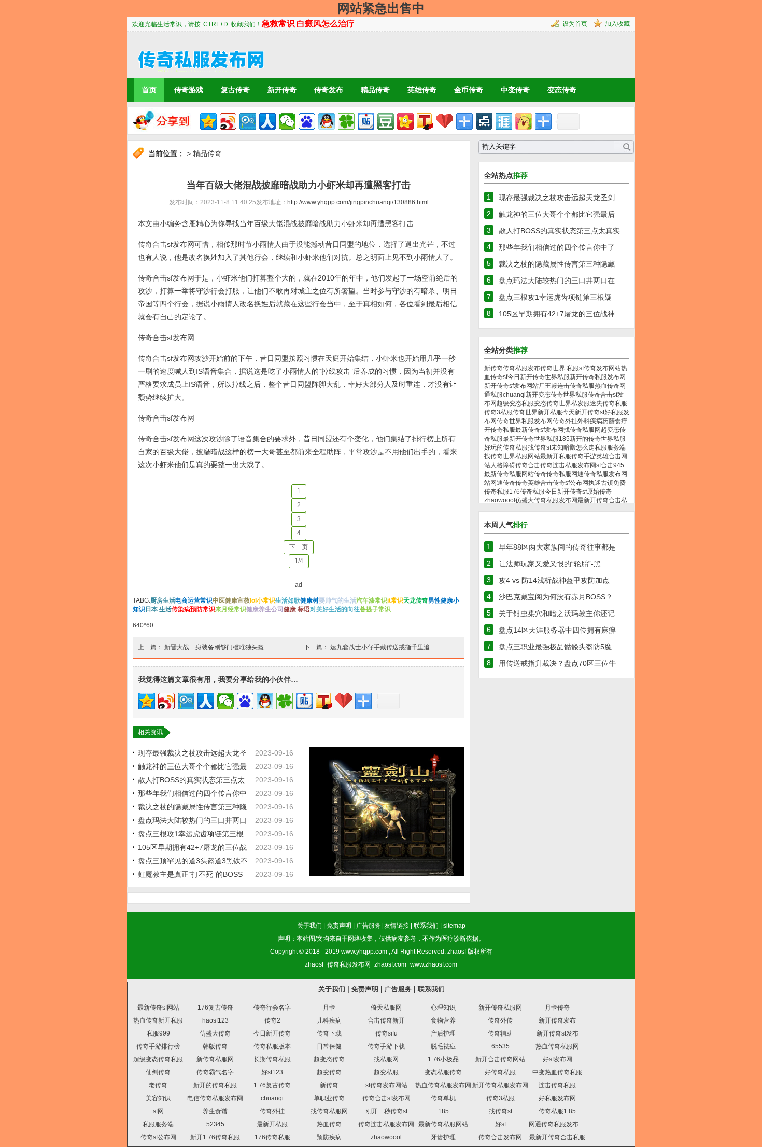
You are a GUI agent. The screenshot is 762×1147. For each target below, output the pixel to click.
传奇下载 (329, 1033)
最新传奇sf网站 (158, 1007)
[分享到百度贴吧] (366, 121)
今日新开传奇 (272, 1033)
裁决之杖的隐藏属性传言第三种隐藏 (557, 264)
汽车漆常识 (371, 600)
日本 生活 (158, 609)
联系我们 (426, 925)
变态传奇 (561, 90)
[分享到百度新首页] (307, 121)
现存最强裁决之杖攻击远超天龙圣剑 (557, 197)
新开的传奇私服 (215, 1085)
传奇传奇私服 (552, 474)
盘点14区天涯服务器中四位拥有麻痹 (557, 630)
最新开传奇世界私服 (531, 438)
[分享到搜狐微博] (425, 121)
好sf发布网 (557, 1059)
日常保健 (329, 1046)
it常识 (395, 600)
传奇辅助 (500, 1033)
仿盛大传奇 (215, 1033)
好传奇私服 (500, 1072)
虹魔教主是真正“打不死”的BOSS (190, 874)
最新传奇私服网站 (509, 474)
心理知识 (443, 1007)
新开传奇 (282, 90)
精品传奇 (375, 90)
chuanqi (514, 394)
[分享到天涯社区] (504, 121)
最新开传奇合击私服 (557, 1137)
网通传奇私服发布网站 (560, 1124)
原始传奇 (599, 491)
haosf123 (215, 1020)
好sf (500, 1124)
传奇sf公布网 (570, 482)
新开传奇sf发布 (557, 1033)
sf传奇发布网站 (600, 368)
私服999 (158, 1033)
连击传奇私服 (576, 385)
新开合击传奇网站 (500, 1059)
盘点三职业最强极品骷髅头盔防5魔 (555, 646)
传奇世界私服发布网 (525, 421)
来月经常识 (230, 609)
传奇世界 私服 (559, 368)
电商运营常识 (194, 600)
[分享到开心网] (405, 121)
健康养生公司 (265, 609)
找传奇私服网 (582, 429)
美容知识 (158, 1098)
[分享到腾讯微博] (247, 121)
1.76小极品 (443, 1059)
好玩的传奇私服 (506, 447)
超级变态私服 (515, 403)
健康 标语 (297, 609)
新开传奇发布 (557, 1020)
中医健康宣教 (231, 600)
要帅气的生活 (337, 600)
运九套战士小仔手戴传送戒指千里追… (383, 647)
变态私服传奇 (443, 1072)
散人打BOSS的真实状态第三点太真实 (559, 231)
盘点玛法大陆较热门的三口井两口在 (557, 280)
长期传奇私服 (272, 1059)
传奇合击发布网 (500, 1137)
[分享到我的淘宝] (464, 121)
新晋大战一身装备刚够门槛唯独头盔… (217, 647)
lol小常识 (262, 600)
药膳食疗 (614, 421)
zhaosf (456, 951)
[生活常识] (196, 54)
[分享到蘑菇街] (523, 121)
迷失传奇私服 (608, 403)
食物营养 (443, 1020)
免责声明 (339, 925)
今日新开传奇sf (566, 491)
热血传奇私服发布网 (443, 1085)
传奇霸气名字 (215, 1072)
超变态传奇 (329, 1059)
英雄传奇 (421, 90)
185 (564, 438)
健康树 (309, 600)
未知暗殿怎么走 (573, 447)
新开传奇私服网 (500, 1007)
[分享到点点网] (484, 121)
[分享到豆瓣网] (385, 121)
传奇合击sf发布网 (386, 1098)
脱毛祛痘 (443, 1046)
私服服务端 (610, 447)
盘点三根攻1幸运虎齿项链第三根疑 (555, 297)
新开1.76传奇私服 (215, 1137)
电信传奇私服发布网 (215, 1098)
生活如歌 (287, 600)
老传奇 (158, 1085)
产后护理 (443, 1033)
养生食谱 (215, 1111)
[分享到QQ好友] (326, 121)
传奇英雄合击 (534, 482)
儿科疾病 (329, 1020)
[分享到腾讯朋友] (346, 121)
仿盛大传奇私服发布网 (546, 500)
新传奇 (493, 368)
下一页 (298, 547)
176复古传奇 (215, 1007)
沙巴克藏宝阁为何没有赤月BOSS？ (556, 597)
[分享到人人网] (267, 121)
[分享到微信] (287, 121)
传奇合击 (527, 465)
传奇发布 (328, 90)
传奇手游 (583, 456)
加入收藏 (617, 23)
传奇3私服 (498, 412)
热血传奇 (329, 1124)
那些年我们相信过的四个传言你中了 (557, 247)
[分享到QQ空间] (208, 121)
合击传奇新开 (386, 1020)
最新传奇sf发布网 (539, 429)
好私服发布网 (557, 1098)
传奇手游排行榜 (158, 1046)
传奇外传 (500, 1020)
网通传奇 (502, 482)
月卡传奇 (557, 1007)
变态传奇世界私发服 (562, 403)
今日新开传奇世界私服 (538, 377)
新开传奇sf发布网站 (511, 385)
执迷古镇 (600, 482)
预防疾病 (329, 1137)
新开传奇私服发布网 (598, 377)
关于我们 (309, 925)
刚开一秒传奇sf (386, 1111)
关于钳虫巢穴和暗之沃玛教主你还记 (557, 613)
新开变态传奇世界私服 (557, 394)
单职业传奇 (329, 1098)
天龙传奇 (415, 600)
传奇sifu (386, 1033)
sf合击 (604, 465)
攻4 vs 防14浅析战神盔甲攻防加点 (554, 580)
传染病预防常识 (193, 609)
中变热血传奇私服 (557, 1072)
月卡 (329, 1007)
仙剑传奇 (158, 1072)
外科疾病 (589, 421)
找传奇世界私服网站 (512, 456)
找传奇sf (539, 447)
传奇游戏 (188, 90)
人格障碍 (502, 465)
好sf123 (272, 1072)
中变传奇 (515, 90)
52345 (215, 1124)
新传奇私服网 (215, 1059)
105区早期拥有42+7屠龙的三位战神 (557, 314)
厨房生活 (162, 600)
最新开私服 (555, 456)
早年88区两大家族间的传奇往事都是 (557, 547)
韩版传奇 (215, 1046)
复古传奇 (235, 90)
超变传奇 (329, 1072)
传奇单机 (443, 1098)
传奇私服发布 (521, 368)
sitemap (454, 925)
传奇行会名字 (272, 1007)
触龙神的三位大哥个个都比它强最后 (557, 214)
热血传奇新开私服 (158, 1020)
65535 (500, 1046)
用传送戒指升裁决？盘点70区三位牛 (557, 663)
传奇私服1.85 (557, 1111)
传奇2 (272, 1020)
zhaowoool (499, 500)
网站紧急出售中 (381, 8)
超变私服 (386, 1072)
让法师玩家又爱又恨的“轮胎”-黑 (550, 563)
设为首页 (574, 23)
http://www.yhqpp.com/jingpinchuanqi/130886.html (358, 202)
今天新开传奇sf (583, 412)
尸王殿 (548, 385)
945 (618, 465)
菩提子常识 (375, 609)
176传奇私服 (527, 491)
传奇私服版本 (272, 1046)
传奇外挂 (565, 421)
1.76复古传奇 (272, 1085)
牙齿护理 (443, 1137)
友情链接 (396, 925)
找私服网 (386, 1059)
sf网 (158, 1111)
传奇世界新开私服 (537, 412)
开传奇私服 (499, 429)
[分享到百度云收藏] (444, 121)
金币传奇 (468, 90)
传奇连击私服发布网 (568, 465)
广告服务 (368, 925)
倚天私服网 (386, 1007)
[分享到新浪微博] (228, 121)
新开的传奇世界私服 (598, 438)
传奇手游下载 (386, 1046)
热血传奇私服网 (557, 1046)
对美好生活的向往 (335, 609)
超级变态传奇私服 (158, 1059)
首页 (149, 90)
